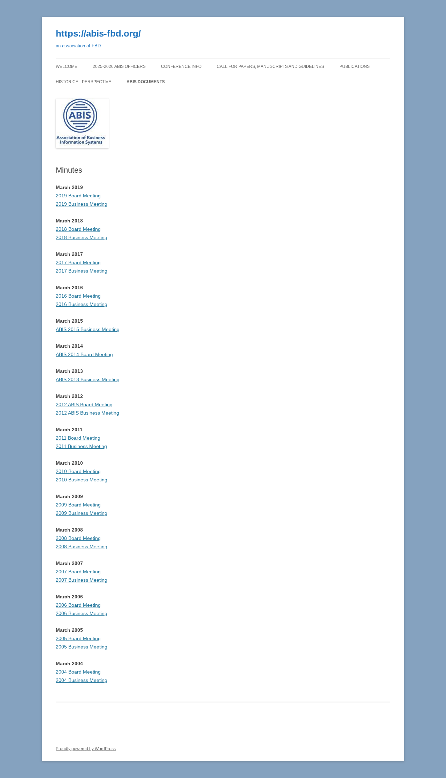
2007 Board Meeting (78, 571)
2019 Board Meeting (78, 195)
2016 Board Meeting (78, 296)
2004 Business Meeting (81, 680)
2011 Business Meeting (81, 446)
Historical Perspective (83, 81)
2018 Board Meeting (78, 229)
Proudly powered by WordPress (86, 748)
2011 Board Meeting (78, 438)
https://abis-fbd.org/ (98, 33)
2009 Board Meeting (78, 505)
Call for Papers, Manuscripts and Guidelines (270, 66)
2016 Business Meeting (81, 304)
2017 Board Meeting (78, 262)
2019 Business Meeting (81, 204)
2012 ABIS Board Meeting (84, 404)
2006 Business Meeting (81, 613)
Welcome (66, 66)
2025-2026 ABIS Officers (119, 66)
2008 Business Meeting (81, 546)
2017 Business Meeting (81, 271)
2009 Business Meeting (81, 513)
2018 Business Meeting (81, 237)
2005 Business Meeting (81, 647)
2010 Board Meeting (78, 471)
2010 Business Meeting (81, 479)
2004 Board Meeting (78, 672)
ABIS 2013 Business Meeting (88, 379)
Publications (354, 66)
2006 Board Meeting (78, 605)
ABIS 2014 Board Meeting (84, 354)
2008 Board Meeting (78, 538)
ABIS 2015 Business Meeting (88, 329)
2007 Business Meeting (81, 580)
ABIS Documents (145, 81)
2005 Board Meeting (78, 638)
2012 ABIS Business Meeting (87, 413)
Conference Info (181, 66)
